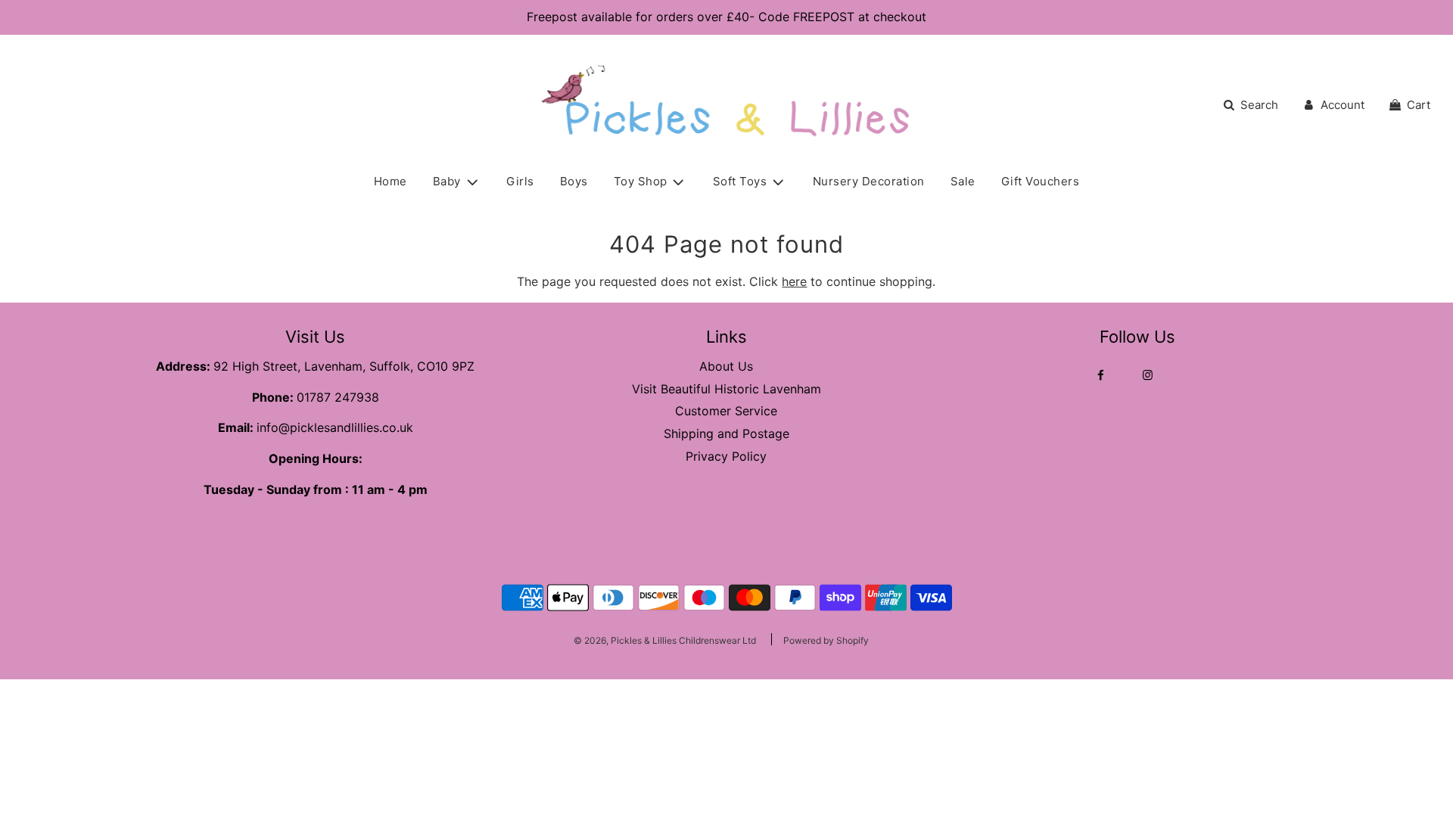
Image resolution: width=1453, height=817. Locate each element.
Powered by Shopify (826, 640)
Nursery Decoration (869, 181)
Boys (574, 181)
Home (390, 181)
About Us (726, 366)
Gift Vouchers (1040, 181)
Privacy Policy (726, 456)
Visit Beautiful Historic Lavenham (726, 388)
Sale (963, 181)
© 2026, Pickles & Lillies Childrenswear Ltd (665, 640)
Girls (520, 181)
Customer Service (726, 410)
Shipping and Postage (726, 433)
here (794, 281)
